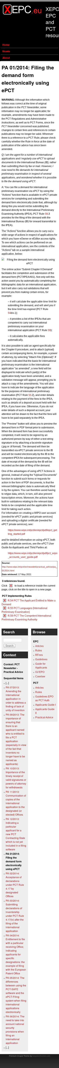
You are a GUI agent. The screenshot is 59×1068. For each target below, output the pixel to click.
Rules (38, 650)
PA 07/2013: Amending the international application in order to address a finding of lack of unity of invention (16, 699)
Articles (39, 646)
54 (9, 313)
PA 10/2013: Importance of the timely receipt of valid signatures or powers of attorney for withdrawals (16, 778)
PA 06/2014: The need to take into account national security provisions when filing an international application (15, 1030)
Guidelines (41, 659)
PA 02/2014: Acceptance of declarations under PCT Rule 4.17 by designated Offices (15, 885)
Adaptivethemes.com (41, 1056)
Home (5, 45)
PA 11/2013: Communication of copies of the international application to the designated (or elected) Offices (16, 803)
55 (29, 395)
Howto (6, 51)
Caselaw (40, 676)
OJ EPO (39, 672)
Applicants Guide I (45, 704)
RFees (39, 655)
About (6, 57)
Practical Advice (44, 717)
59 (46, 213)
